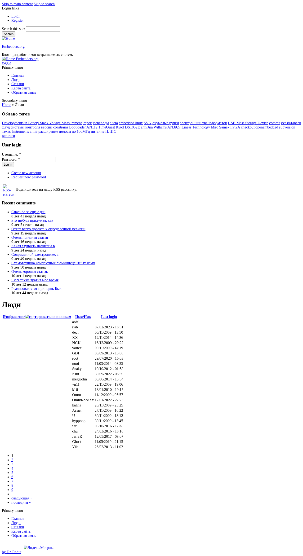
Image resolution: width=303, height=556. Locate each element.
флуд (6, 127)
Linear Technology (196, 127)
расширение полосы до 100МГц (64, 131)
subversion (287, 127)
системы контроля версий (31, 127)
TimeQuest (106, 127)
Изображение (14, 317)
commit (274, 123)
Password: (11, 159)
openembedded (266, 127)
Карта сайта (21, 88)
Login (15, 16)
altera (114, 123)
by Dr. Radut (11, 552)
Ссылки (17, 84)
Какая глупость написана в (33, 246)
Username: (11, 154)
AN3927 (174, 127)
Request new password (28, 177)
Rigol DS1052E (128, 127)
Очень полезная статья (29, 237)
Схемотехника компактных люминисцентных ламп (53, 263)
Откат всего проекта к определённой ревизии (48, 229)
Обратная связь (23, 92)
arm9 (33, 131)
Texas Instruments (15, 131)
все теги (8, 136)
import (87, 123)
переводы (101, 123)
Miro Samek (220, 127)
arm (144, 127)
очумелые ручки (165, 123)
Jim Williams (157, 127)
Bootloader (77, 127)
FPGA (235, 127)
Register (17, 20)
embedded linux (131, 123)
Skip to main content (17, 4)
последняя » (21, 502)
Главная (17, 75)
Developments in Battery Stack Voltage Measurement (42, 123)
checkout (247, 127)
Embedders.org (13, 46)
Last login (109, 317)
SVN (148, 123)
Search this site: (14, 29)
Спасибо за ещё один (28, 212)
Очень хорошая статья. (29, 271)
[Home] (8, 38)
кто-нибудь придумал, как (32, 220)
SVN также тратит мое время (34, 280)
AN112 (92, 127)
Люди (16, 80)
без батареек (291, 123)
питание (97, 131)
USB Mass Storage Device (248, 123)
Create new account (26, 173)
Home (6, 105)
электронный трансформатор (203, 123)
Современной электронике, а (34, 254)
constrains (60, 127)
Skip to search (44, 4)
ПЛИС (110, 131)
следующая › (21, 498)
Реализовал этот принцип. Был (36, 289)
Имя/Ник (83, 317)
